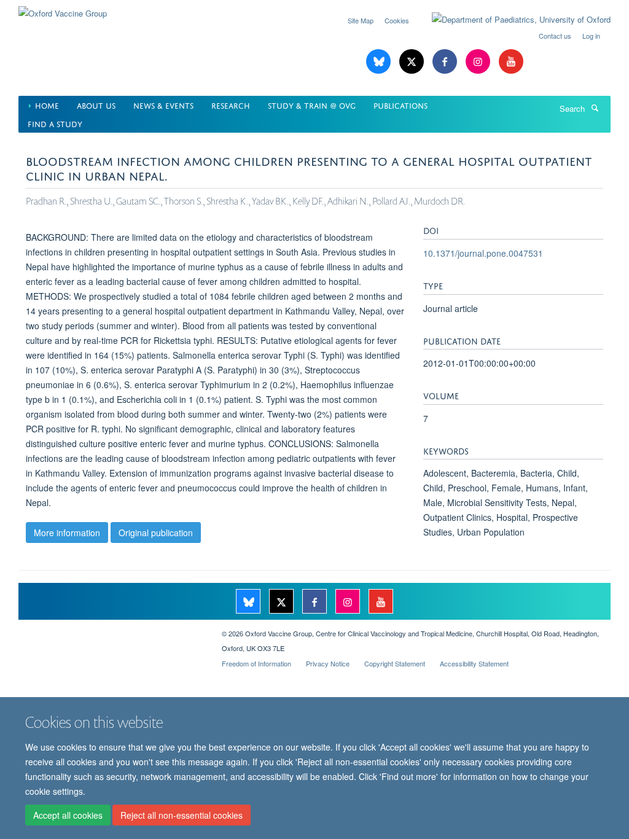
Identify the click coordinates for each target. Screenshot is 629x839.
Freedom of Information (256, 663)
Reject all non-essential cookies (181, 815)
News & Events (163, 105)
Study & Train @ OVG (312, 105)
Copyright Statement (394, 663)
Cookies (397, 20)
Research (230, 105)
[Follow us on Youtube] (511, 62)
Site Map (360, 20)
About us (96, 105)
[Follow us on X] (412, 62)
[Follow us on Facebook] (445, 62)
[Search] (594, 107)
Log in (591, 36)
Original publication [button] (156, 532)
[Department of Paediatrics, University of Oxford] (512, 19)
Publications (400, 105)
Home (47, 105)
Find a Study (55, 123)
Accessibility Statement (474, 663)
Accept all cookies (68, 815)
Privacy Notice (328, 663)
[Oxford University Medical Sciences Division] (110, 629)
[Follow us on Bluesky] (379, 62)
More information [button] (67, 532)
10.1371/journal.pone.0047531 (483, 253)
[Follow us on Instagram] (479, 62)
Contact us (555, 36)
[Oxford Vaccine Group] (62, 9)
